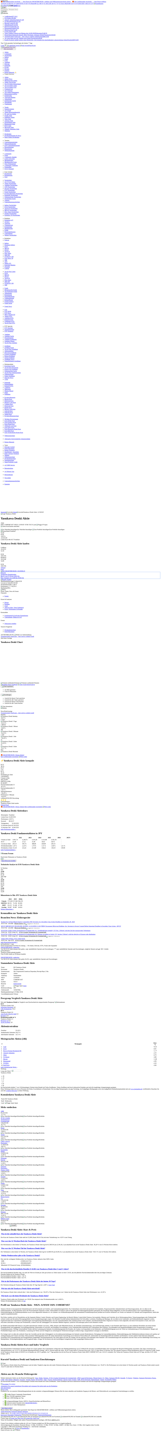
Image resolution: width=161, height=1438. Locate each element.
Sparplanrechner (9, 329)
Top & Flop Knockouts (11, 367)
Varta (2, 1190)
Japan (24, 986)
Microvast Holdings (20, 928)
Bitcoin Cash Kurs (9, 409)
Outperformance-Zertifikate (12, 361)
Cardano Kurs (8, 404)
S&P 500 (7, 255)
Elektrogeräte (17, 984)
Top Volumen (8, 90)
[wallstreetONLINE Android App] (31, 1418)
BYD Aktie (7, 126)
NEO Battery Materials (12, 1379)
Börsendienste (8, 474)
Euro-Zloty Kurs (9, 427)
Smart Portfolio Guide (10, 462)
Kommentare (8, 227)
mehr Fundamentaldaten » (8, 850)
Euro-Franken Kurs (10, 422)
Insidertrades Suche (10, 101)
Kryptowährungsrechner (11, 416)
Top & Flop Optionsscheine (12, 372)
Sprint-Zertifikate (9, 358)
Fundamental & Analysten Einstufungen (16, 615)
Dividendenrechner (10, 458)
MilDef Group (5, 1218)
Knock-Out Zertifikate (11, 369)
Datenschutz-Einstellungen (30, 1415)
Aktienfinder (8, 99)
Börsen (6, 602)
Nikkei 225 (7, 263)
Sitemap (19, 1411)
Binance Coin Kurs (10, 402)
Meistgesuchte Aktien (10, 80)
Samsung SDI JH (114, 1378)
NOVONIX (39, 1379)
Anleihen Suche (9, 336)
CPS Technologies (6, 1009)
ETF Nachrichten (9, 190)
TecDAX (7, 251)
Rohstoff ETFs (8, 319)
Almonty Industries (9, 1053)
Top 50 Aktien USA (10, 87)
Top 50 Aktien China (10, 85)
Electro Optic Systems (69, 1379)
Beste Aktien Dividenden (11, 137)
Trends (6, 107)
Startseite (3, 512)
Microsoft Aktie (9, 127)
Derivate (7, 64)
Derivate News (8, 377)
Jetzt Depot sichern (6, 1408)
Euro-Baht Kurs (9, 431)
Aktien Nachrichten (10, 183)
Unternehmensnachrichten (12, 202)
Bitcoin (5, 1059)
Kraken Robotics (58, 1379)
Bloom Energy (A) (20, 923)
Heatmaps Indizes (9, 245)
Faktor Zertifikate (9, 376)
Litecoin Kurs (8, 411)
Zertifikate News (9, 359)
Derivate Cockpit (9, 447)
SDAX (6, 250)
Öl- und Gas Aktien (10, 114)
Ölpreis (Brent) (8, 391)
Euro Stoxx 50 (8, 258)
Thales (3, 1134)
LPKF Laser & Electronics (5, 1142)
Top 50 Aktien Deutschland (12, 84)
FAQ (5, 177)
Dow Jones (7, 253)
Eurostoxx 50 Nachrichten (12, 215)
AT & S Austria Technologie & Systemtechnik (32, 932)
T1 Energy (129, 1378)
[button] (21, 1234)
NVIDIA (6, 1063)
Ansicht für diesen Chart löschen (14, 701)
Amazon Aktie (8, 121)
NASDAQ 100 (9, 256)
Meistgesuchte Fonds (10, 290)
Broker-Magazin (9, 442)
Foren (6, 155)
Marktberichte (8, 228)
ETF (5, 309)
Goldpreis (7, 387)
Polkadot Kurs (8, 412)
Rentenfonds (8, 295)
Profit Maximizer (9, 448)
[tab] (80, 1235)
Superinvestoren (9, 109)
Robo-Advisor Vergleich (11, 453)
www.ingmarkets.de (136, 1089)
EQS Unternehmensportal (12, 145)
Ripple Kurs (8, 407)
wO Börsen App (9, 471)
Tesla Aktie (7, 119)
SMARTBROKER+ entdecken (10, 947)
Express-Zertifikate (10, 354)
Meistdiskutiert (8, 160)
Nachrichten (8, 55)
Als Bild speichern (9, 690)
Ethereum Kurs (8, 401)
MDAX (6, 248)
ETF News (7, 313)
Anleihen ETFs (9, 318)
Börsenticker (8, 149)
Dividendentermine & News (12, 135)
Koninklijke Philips (4, 1150)
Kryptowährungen (9, 397)
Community (7, 54)
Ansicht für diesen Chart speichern (14, 698)
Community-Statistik (10, 157)
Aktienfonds (8, 293)
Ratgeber (7, 484)
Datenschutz (18, 1415)
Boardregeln (8, 173)
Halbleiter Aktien (9, 117)
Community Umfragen (11, 165)
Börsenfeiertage (9, 147)
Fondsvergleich (9, 301)
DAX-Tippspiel (9, 169)
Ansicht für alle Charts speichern (14, 700)
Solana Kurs (8, 414)
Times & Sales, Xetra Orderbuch (14, 607)
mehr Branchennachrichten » (9, 942)
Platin (6, 392)
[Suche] (4, 11)
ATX (5, 261)
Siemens (3, 1212)
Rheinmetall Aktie (9, 124)
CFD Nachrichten (9, 187)
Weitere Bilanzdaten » (7, 909)
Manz (107, 1378)
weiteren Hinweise (11, 1090)
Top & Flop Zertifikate (11, 349)
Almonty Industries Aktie (11, 129)
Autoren (6, 200)
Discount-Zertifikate (10, 353)
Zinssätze (7, 267)
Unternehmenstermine (10, 142)
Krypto (6, 67)
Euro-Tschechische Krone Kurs (13, 432)
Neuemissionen (9, 338)
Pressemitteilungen (9, 232)
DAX (6, 246)
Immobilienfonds (9, 296)
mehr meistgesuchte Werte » (9, 1067)
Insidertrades (8, 96)
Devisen (6, 69)
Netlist (3, 1183)
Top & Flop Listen (9, 271)
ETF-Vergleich (8, 331)
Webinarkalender (9, 150)
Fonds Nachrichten (10, 192)
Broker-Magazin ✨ (10, 72)
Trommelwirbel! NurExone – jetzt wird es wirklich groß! (17, 636)
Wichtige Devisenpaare (11, 419)
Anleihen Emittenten (10, 339)
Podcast (6, 240)
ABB (2, 1111)
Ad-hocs (7, 222)
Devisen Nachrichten (10, 188)
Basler (2, 1128)
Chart (6, 606)
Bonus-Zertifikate (9, 356)
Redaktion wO (8, 220)
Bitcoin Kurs (8, 399)
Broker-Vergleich (9, 450)
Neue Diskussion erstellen (8, 860)
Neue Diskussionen (10, 164)
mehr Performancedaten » (8, 829)
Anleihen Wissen (9, 341)
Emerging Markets (9, 265)
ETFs (6, 60)
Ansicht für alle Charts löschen (13, 703)
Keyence (3, 1015)
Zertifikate (7, 346)
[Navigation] (3, 7)
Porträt (6, 596)
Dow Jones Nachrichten (11, 212)
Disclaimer (11, 1415)
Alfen (45, 1379)
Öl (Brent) (6, 1057)
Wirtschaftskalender (10, 144)
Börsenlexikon (8, 468)
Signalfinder (8, 102)
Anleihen (7, 62)
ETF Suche (7, 311)
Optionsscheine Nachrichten (12, 197)
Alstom (102, 1379)
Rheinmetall (6, 1061)
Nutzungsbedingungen (44, 1415)
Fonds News (8, 306)
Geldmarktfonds (9, 298)
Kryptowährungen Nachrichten (13, 193)
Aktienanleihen (8, 351)
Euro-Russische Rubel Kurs (12, 429)
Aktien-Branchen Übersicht (9, 1411)
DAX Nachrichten (9, 207)
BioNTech (6, 1065)
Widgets (6, 455)
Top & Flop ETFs (9, 323)
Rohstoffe (7, 65)
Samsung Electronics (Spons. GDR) (5, 1168)
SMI (5, 260)
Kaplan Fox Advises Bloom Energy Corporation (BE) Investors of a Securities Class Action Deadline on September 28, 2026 (38, 922)
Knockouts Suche (9, 366)
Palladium (7, 394)
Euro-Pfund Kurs (9, 424)
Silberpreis (7, 389)
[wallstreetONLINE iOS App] (16, 1418)
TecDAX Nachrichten (11, 208)
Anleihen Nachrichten (10, 185)
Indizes (6, 57)
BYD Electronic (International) (90, 1379)
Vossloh (3, 1176)
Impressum (4, 1415)
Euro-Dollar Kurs (9, 421)
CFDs (6, 379)
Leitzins (6, 268)
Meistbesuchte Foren (10, 162)
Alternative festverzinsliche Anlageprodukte (17, 439)
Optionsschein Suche (10, 371)
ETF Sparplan (8, 328)
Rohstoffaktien (8, 384)
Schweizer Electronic (7, 1007)
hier (24, 1301)
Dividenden (7, 134)
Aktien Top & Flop (10, 82)
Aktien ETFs (8, 316)
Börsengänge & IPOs (10, 94)
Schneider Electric (4, 1159)
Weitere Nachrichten (10, 235)
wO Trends (7, 110)
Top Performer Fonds (10, 291)
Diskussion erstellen (10, 623)
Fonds (6, 59)
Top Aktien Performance (11, 92)
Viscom (50, 1379)
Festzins (6, 70)
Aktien (6, 52)
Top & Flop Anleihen (10, 343)
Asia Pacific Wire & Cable (8, 1014)
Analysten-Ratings (9, 97)
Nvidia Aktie (8, 115)
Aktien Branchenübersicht (12, 112)
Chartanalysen (8, 89)
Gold (4, 1047)
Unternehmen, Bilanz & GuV (13, 617)
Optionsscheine (9, 374)
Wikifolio (7, 131)
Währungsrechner (9, 436)
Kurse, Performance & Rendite (13, 609)
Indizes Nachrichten (10, 205)
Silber (5, 1055)
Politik (6, 230)
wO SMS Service (9, 465)
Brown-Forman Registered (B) (12, 1051)
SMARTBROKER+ (31, 1403)
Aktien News (8, 79)
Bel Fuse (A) (4, 1020)
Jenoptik (3, 1205)
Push (15, 684)
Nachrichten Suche (10, 198)
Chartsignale (8, 104)
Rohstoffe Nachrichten (11, 195)
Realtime (7, 604)
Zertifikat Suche (9, 347)
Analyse (32, 684)
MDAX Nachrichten (10, 210)
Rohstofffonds (8, 300)
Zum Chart (51, 1285)
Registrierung (8, 175)
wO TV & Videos (9, 182)
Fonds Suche (8, 303)
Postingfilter (8, 167)
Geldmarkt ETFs (9, 321)
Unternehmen (8, 233)
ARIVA (53, 1420)
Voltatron (135, 1378)
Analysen (7, 223)
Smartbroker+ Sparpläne (11, 452)
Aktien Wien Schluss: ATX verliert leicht (13, 938)
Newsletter (7, 478)
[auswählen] (7, 686)
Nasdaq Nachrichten (10, 213)
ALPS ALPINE (5, 1022)
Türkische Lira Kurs (10, 426)
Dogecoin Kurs (9, 406)
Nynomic (22, 1379)
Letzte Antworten (9, 159)
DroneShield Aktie (9, 122)
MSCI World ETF (9, 314)
